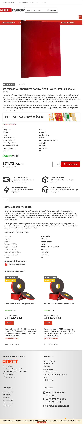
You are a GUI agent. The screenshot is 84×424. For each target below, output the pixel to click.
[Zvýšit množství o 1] (60, 163)
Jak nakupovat (48, 369)
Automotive (43, 130)
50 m (56, 344)
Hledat (53, 10)
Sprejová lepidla (8, 400)
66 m (17, 344)
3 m (6, 344)
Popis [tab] (5, 200)
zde (78, 420)
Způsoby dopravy (49, 361)
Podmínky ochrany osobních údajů (55, 374)
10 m (50, 344)
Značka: (21, 84)
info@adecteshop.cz (57, 405)
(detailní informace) (9, 124)
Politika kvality (48, 380)
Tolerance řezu (22, 2)
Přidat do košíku (72, 164)
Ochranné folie (8, 403)
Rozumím (41, 422)
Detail (9, 323)
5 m (45, 344)
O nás (45, 377)
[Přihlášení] (52, 2)
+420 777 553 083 (56, 399)
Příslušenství (7, 406)
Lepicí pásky (7, 395)
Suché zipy (6, 397)
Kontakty (33, 2)
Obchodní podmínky (50, 372)
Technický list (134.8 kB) (17, 264)
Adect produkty (8, 392)
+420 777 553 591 (56, 392)
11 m (11, 344)
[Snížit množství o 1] (60, 165)
